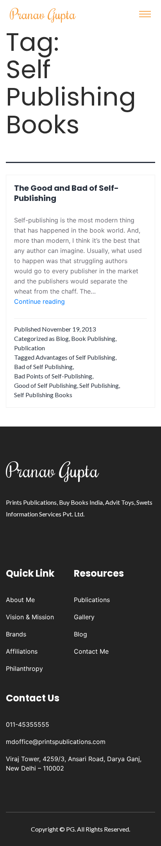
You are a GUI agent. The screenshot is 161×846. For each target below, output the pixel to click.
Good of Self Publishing (45, 385)
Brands (16, 634)
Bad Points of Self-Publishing (53, 376)
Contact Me (91, 651)
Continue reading (39, 301)
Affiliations (22, 651)
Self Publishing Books (43, 394)
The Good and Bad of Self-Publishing (66, 193)
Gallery (84, 617)
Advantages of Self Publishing (75, 357)
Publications (92, 600)
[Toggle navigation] (145, 14)
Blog (62, 338)
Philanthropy (24, 668)
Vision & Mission (30, 617)
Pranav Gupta (43, 14)
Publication (29, 347)
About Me (20, 600)
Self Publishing (99, 385)
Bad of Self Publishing (43, 366)
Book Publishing (93, 338)
